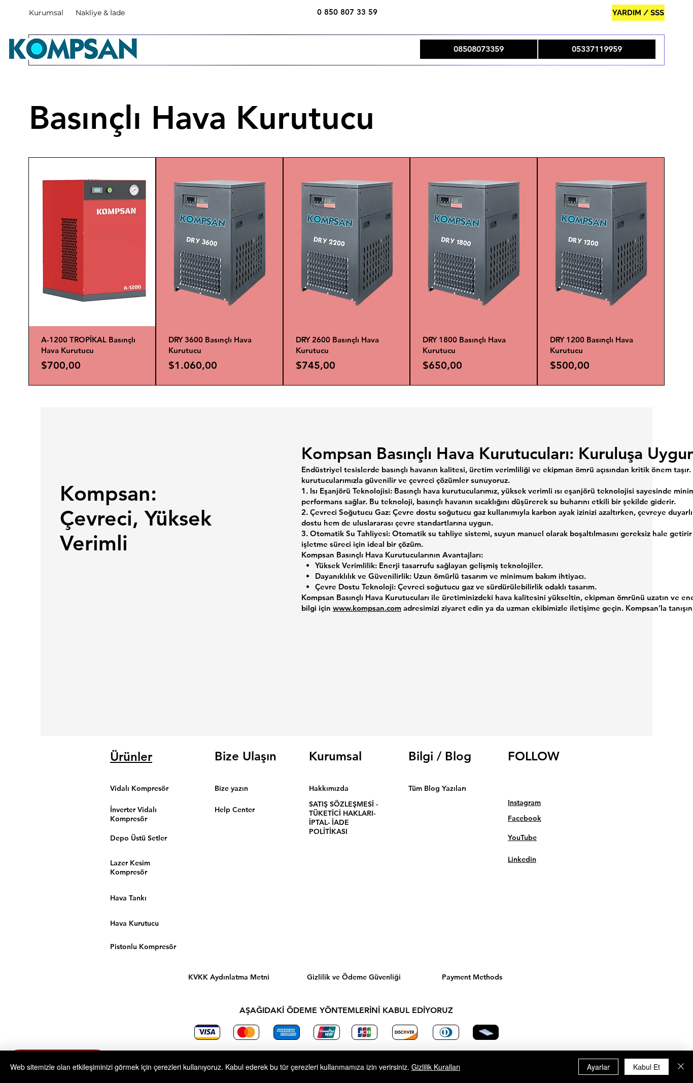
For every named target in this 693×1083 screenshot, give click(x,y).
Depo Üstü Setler (138, 838)
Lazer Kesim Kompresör (130, 867)
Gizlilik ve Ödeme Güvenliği (354, 977)
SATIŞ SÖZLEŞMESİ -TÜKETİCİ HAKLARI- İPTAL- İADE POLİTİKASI (343, 817)
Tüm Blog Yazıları (437, 788)
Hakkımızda (329, 788)
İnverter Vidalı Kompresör (133, 814)
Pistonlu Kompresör (143, 946)
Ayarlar (598, 1067)
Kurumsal (46, 12)
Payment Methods (472, 977)
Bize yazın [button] (231, 788)
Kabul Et (646, 1067)
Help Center (236, 809)
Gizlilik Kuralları (435, 1067)
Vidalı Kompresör (139, 788)
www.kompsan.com (367, 608)
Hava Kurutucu (134, 923)
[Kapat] (681, 1067)
